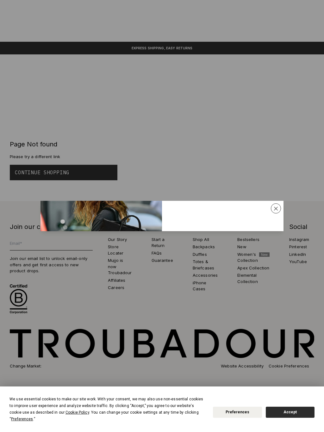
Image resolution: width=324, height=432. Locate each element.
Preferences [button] (22, 419)
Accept (290, 412)
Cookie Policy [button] (77, 412)
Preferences (237, 412)
